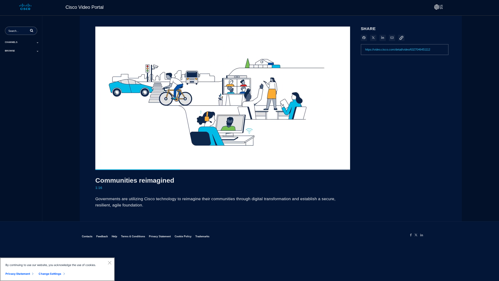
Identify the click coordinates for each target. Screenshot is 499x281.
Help (114, 236)
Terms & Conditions (133, 236)
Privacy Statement (160, 236)
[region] (57, 269)
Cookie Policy (183, 236)
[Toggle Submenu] (38, 42)
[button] (31, 30)
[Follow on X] (417, 235)
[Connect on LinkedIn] (422, 235)
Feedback (102, 236)
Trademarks (202, 236)
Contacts (87, 236)
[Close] (109, 263)
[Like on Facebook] (412, 235)
